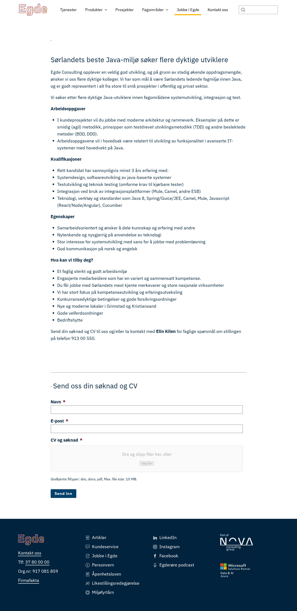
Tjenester (68, 9)
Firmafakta (28, 580)
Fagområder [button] (153, 9)
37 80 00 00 (37, 562)
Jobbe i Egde (188, 9)
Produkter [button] (94, 9)
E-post (59, 421)
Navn (58, 402)
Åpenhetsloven (106, 574)
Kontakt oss (218, 9)
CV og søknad (66, 440)
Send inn (63, 493)
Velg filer (146, 463)
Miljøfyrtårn (103, 592)
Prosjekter (124, 9)
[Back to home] (33, 10)
